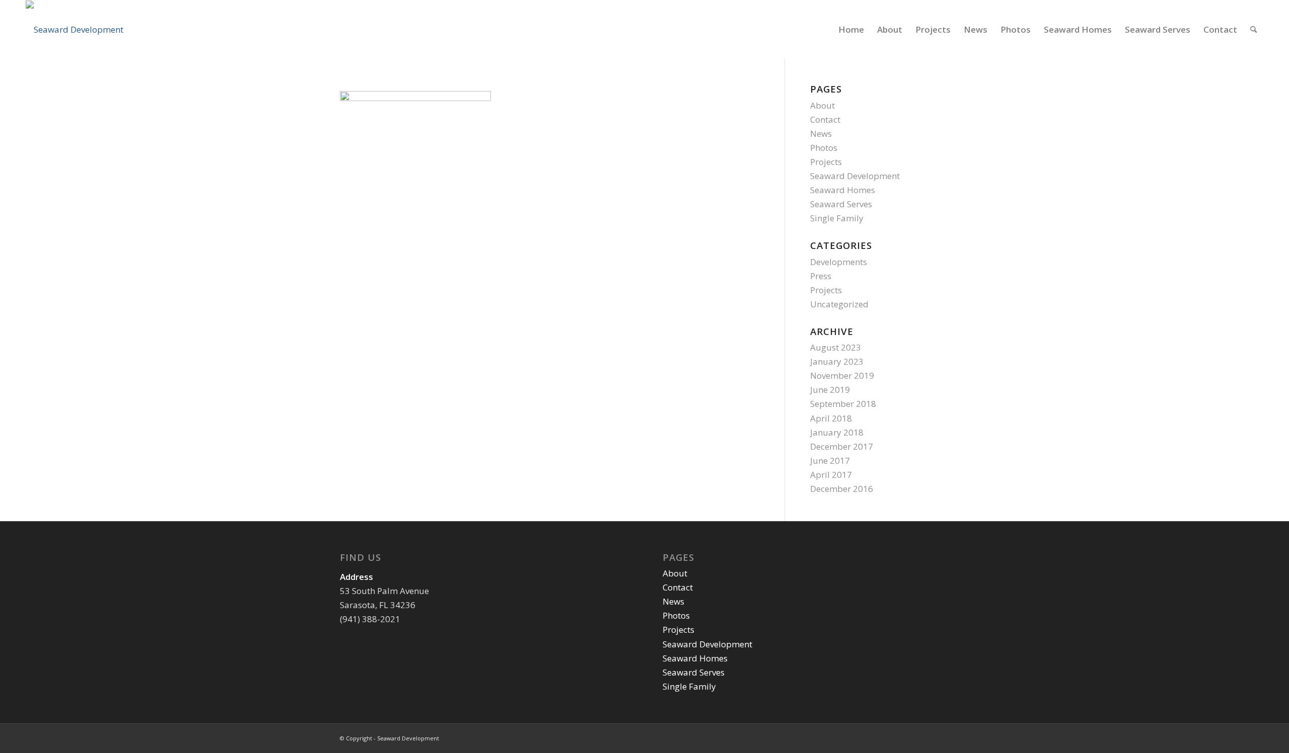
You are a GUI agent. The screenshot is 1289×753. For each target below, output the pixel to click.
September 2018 (843, 403)
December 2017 (841, 446)
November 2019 (842, 375)
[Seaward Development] (74, 30)
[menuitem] (851, 30)
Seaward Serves (841, 204)
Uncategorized (839, 304)
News (821, 133)
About (822, 105)
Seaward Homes (842, 190)
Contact (825, 119)
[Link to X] (926, 736)
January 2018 (837, 432)
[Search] (1253, 30)
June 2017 (830, 460)
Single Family (837, 218)
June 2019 (830, 389)
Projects (826, 162)
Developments (838, 262)
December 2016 (841, 488)
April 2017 (831, 474)
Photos (823, 147)
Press (820, 276)
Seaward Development (855, 176)
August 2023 (835, 347)
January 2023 (837, 361)
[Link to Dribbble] (941, 736)
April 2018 (831, 418)
